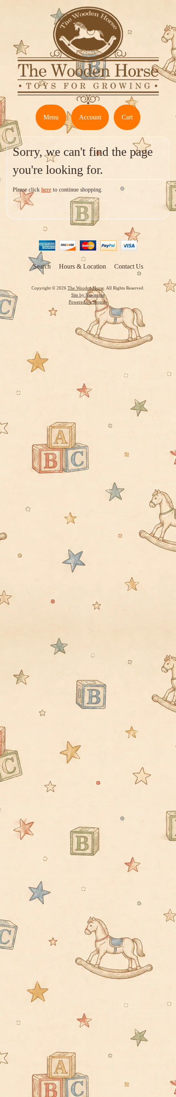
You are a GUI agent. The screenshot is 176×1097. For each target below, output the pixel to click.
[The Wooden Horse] (88, 99)
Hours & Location (82, 266)
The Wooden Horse (86, 287)
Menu (51, 117)
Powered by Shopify (88, 301)
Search (42, 266)
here (46, 190)
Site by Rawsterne (88, 294)
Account (90, 117)
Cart (127, 117)
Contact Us (128, 266)
